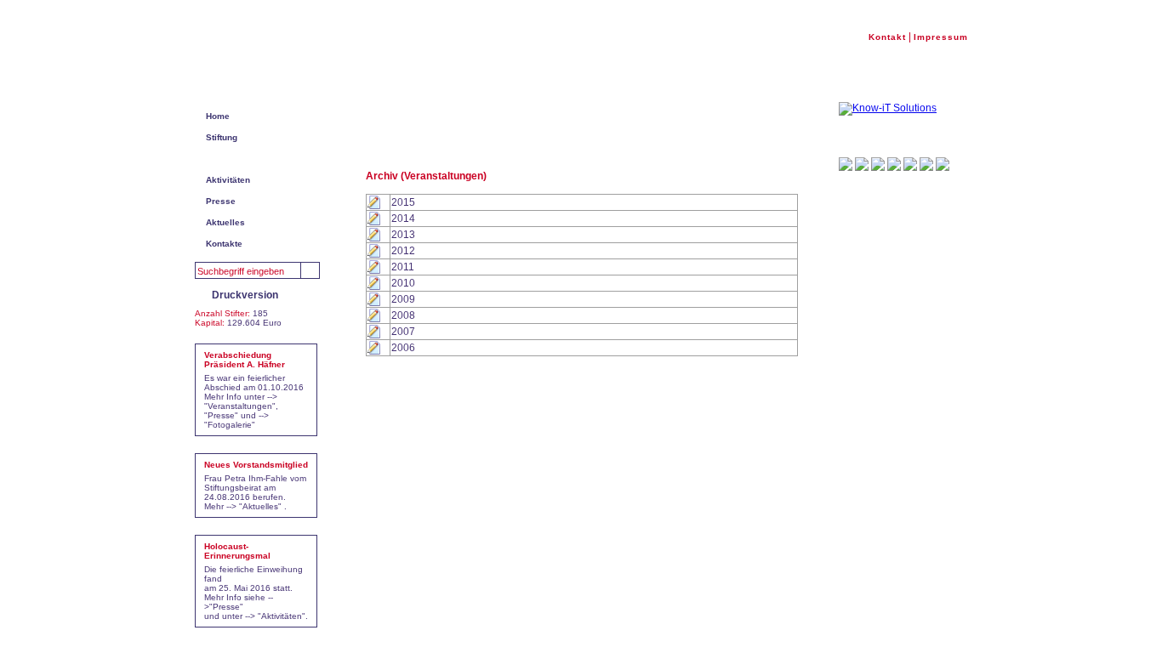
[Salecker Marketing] (910, 164)
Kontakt (887, 37)
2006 (403, 348)
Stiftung (221, 137)
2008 (403, 315)
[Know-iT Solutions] (888, 109)
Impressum (941, 37)
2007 (403, 332)
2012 (403, 251)
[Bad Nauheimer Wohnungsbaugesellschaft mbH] (894, 164)
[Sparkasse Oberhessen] (878, 164)
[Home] (256, 54)
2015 (403, 202)
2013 (403, 235)
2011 (402, 267)
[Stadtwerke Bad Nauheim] (845, 164)
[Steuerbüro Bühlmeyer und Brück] (942, 164)
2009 (403, 299)
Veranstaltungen (239, 158)
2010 (403, 283)
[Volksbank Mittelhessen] (862, 164)
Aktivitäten (228, 180)
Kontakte (224, 243)
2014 (403, 218)
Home (218, 116)
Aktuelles (225, 222)
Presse (221, 201)
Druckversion (245, 295)
